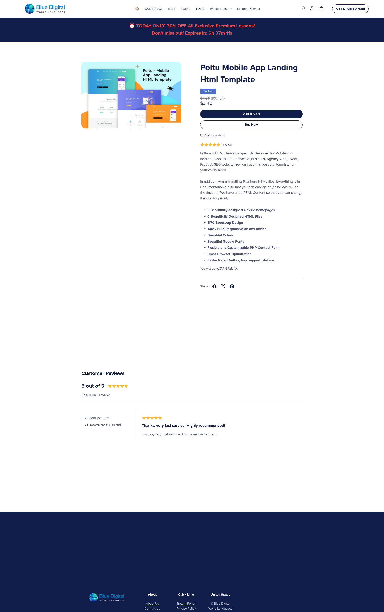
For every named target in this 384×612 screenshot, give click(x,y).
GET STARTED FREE (350, 9)
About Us (152, 604)
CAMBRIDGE (154, 9)
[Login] (312, 8)
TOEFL (185, 9)
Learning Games (248, 9)
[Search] (304, 8)
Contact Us (152, 609)
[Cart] (323, 8)
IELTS (171, 9)
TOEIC (200, 9)
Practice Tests (220, 9)
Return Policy (186, 604)
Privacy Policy (186, 609)
